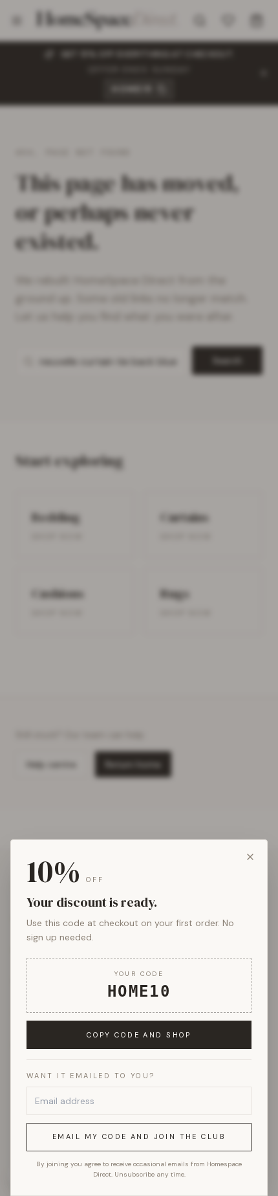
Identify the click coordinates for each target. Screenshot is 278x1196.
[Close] (250, 857)
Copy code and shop (139, 1034)
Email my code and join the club (139, 1136)
